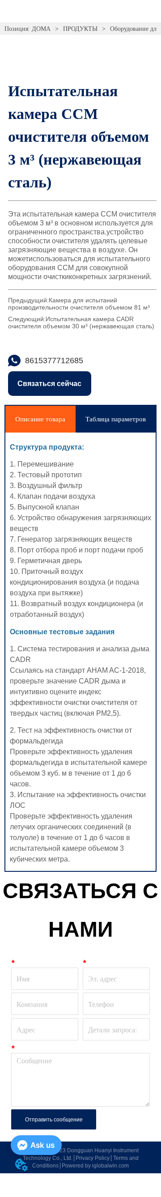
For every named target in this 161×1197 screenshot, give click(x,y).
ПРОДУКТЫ (80, 28)
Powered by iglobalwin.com (95, 1166)
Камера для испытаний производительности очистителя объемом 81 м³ (79, 304)
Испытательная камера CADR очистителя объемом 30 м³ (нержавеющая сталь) (81, 322)
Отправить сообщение (54, 1119)
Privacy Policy (93, 1158)
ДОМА (41, 28)
